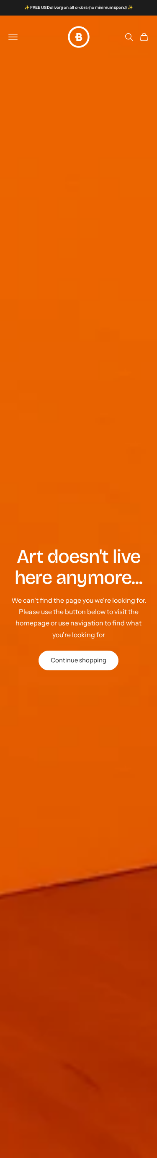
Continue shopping (78, 660)
